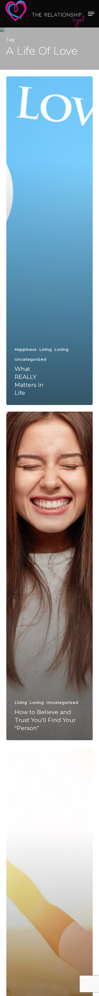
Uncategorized (30, 359)
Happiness (26, 349)
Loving (61, 349)
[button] (91, 13)
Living (45, 349)
